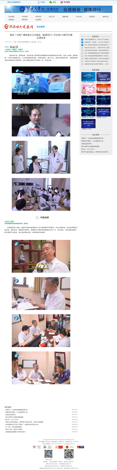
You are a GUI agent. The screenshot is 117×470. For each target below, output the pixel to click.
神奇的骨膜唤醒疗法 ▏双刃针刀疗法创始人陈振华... (99, 39)
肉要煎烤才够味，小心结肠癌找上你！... (93, 141)
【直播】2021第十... (87, 93)
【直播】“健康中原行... (103, 93)
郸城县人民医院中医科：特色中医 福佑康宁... (97, 58)
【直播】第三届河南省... (88, 105)
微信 (54, 2)
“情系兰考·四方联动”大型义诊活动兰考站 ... (97, 61)
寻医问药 (38, 16)
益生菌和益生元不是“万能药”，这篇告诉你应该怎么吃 (21, 424)
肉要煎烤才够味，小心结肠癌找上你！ (17, 412)
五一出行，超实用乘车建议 (13, 427)
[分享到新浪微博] (14, 47)
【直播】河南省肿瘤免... (88, 82)
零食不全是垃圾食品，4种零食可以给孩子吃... (95, 152)
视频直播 (65, 16)
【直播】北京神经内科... (103, 82)
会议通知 (38, 19)
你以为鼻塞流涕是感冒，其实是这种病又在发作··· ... (99, 50)
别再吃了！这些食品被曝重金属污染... (92, 138)
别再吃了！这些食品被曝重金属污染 (16, 409)
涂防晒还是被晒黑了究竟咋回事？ (15, 432)
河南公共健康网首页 (13, 2)
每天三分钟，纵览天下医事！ (14, 429)
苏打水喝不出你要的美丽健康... (90, 146)
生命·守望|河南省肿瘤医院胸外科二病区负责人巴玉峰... (100, 56)
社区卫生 (52, 16)
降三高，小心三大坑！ (12, 419)
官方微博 (67, 2)
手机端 (42, 2)
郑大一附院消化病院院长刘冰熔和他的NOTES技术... (99, 45)
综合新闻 (11, 16)
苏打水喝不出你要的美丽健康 (14, 417)
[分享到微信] (17, 47)
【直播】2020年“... (102, 117)
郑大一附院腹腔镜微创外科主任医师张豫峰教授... (99, 53)
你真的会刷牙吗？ (10, 414)
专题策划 (11, 19)
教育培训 (25, 19)
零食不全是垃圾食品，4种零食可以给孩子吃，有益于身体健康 (24, 422)
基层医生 (92, 16)
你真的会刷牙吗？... (87, 143)
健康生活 (106, 16)
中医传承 (25, 16)
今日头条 (79, 16)
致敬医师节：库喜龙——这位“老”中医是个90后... (98, 42)
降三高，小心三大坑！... (88, 149)
